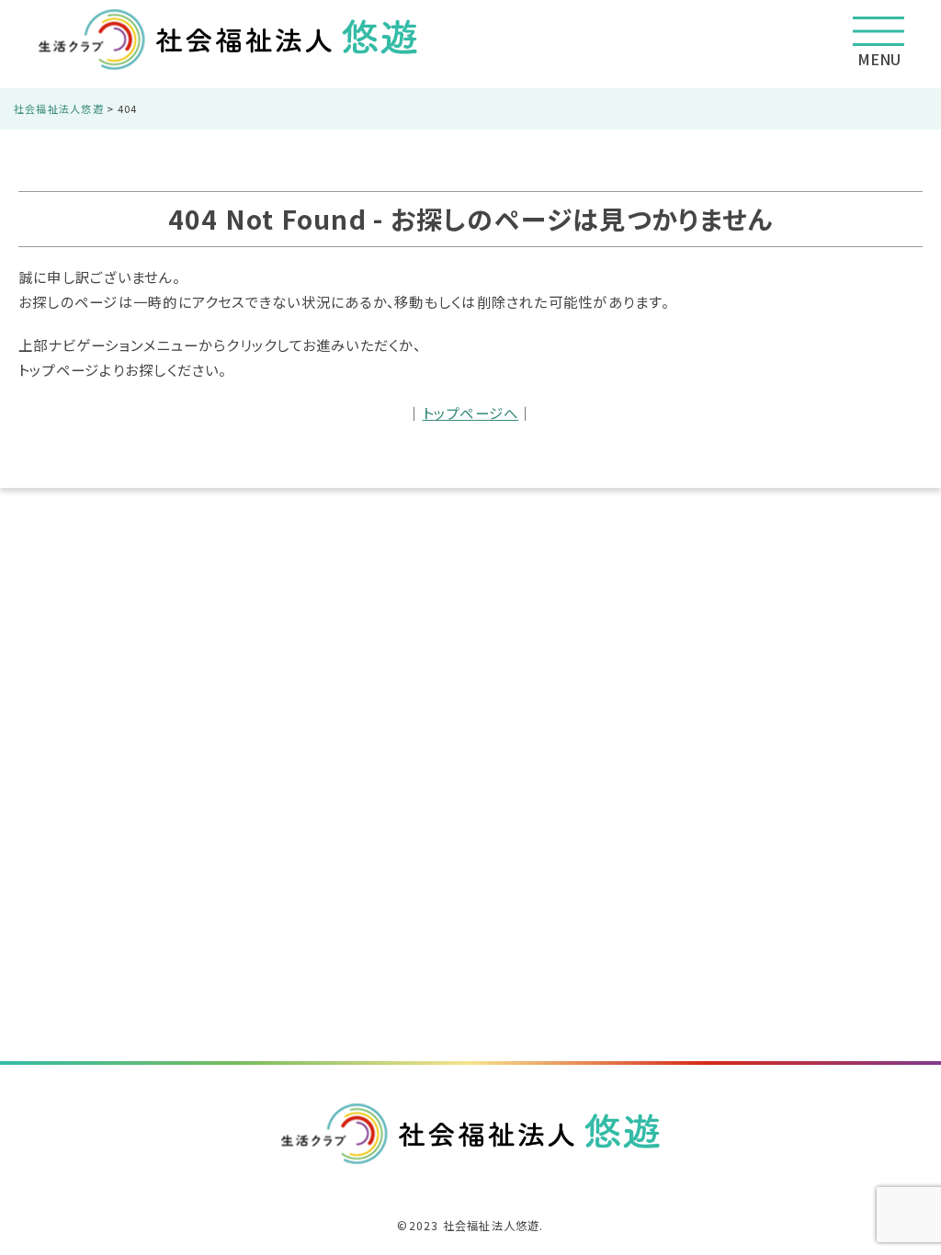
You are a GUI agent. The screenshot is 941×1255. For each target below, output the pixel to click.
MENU (879, 59)
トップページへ (471, 412)
